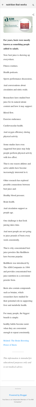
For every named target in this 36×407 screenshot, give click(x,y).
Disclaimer (18, 388)
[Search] (33, 5)
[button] (33, 15)
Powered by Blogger (18, 395)
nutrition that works (16, 4)
